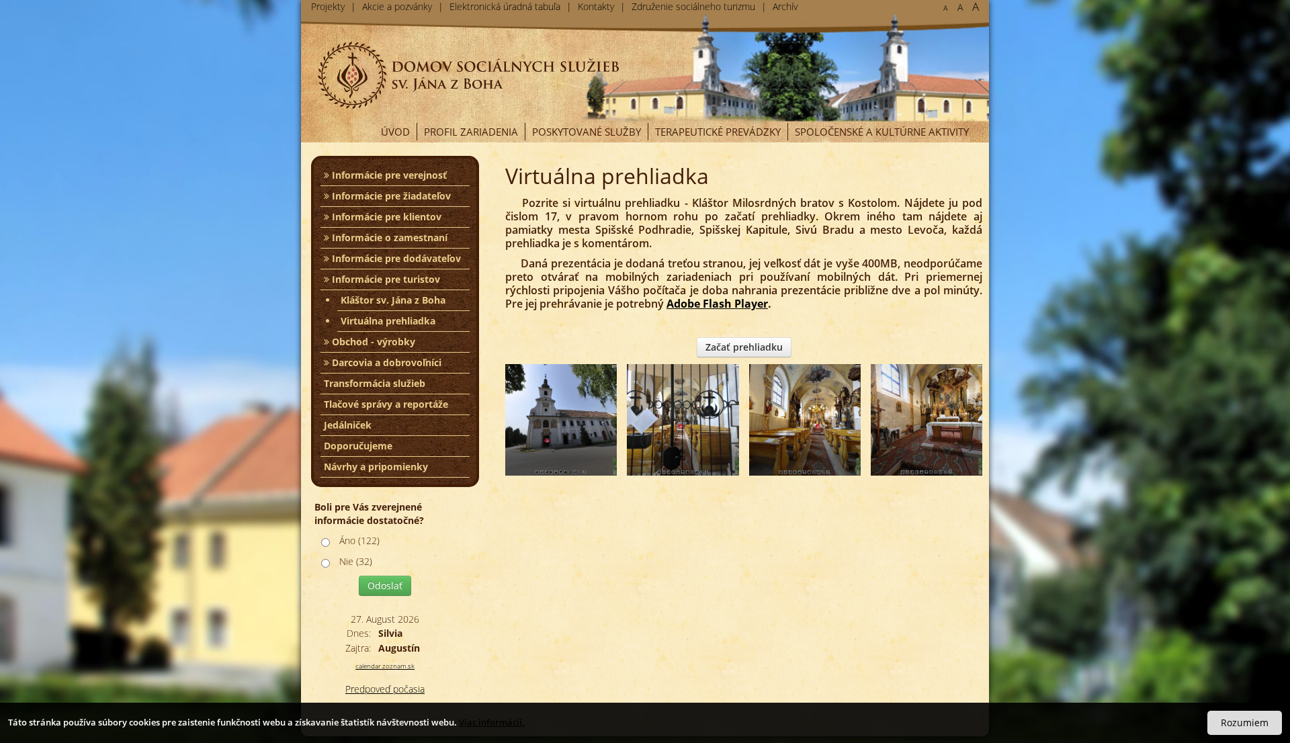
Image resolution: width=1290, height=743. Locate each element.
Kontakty (596, 6)
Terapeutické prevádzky (718, 131)
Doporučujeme (358, 445)
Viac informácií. (492, 722)
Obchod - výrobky (372, 341)
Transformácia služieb (374, 383)
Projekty (328, 6)
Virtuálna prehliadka (388, 320)
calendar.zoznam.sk (385, 665)
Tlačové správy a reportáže (386, 404)
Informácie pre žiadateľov (390, 195)
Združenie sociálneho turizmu (693, 6)
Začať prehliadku (744, 347)
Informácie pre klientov (385, 216)
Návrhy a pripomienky (376, 466)
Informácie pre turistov (384, 279)
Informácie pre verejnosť (388, 175)
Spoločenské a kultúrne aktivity (882, 131)
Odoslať (385, 585)
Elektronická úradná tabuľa (504, 6)
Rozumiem (1244, 722)
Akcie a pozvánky (397, 6)
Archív (785, 6)
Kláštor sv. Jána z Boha (393, 300)
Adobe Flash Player (717, 303)
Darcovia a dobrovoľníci (385, 362)
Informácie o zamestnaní (388, 237)
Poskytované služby (586, 131)
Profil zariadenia (471, 131)
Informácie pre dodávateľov (395, 258)
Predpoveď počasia (385, 689)
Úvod (395, 131)
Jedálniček (348, 425)
